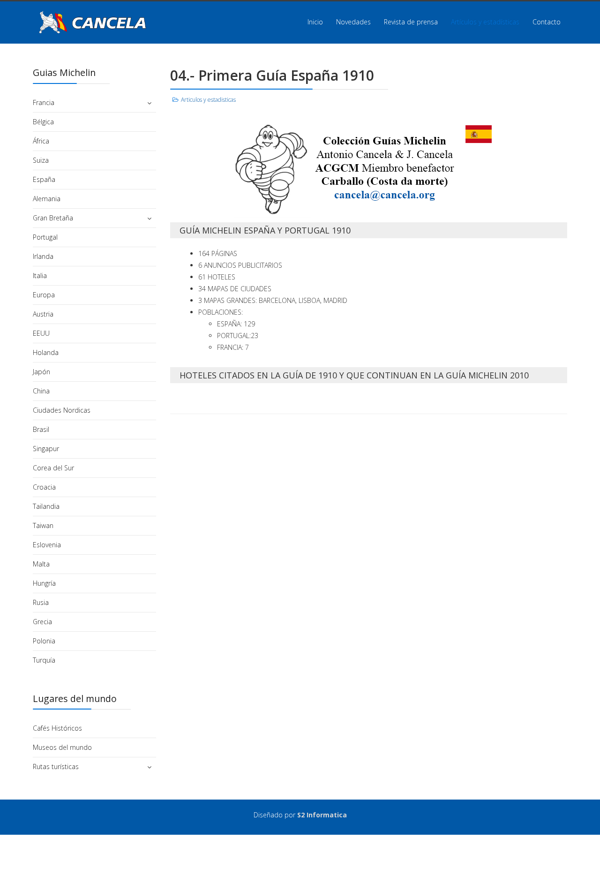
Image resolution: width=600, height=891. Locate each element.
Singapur (46, 448)
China (41, 390)
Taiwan (43, 525)
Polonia (44, 640)
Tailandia (46, 506)
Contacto (546, 21)
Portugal (45, 237)
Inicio (315, 21)
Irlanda (43, 256)
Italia (40, 275)
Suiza (41, 160)
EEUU (41, 333)
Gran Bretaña (53, 217)
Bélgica (43, 121)
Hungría (44, 583)
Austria (43, 314)
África (41, 140)
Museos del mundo (62, 747)
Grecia (42, 621)
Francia (43, 102)
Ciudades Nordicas (61, 410)
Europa (44, 294)
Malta (41, 563)
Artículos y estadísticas (485, 21)
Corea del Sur (53, 467)
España (44, 179)
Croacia (44, 487)
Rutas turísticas (56, 766)
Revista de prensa (411, 21)
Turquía (44, 660)
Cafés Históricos (57, 728)
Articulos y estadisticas (208, 100)
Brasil (41, 429)
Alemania (46, 198)
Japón (41, 371)
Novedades (353, 21)
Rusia (41, 602)
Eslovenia (47, 544)
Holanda (46, 352)
